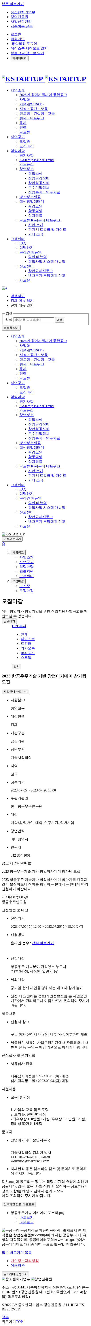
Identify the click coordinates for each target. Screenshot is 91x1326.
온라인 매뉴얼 (30, 252)
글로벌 (24, 132)
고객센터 (18, 485)
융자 (23, 123)
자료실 (24, 280)
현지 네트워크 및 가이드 (47, 229)
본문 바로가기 (13, 4)
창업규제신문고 (40, 271)
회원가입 (18, 39)
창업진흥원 (19, 17)
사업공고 (18, 383)
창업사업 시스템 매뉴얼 (46, 261)
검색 (8, 319)
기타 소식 (35, 234)
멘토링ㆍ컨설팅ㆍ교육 (37, 113)
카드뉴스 (26, 164)
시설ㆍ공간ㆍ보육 (33, 109)
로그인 (16, 34)
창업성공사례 (38, 183)
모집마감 (26, 146)
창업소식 (35, 173)
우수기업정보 (38, 187)
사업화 (24, 99)
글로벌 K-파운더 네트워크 (39, 220)
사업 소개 (35, 225)
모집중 (24, 141)
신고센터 (26, 266)
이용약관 (18, 1265)
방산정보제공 (30, 197)
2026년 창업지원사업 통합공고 (43, 95)
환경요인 (35, 206)
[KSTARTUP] (44, 79)
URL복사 (19, 626)
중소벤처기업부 (23, 12)
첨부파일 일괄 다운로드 (19, 1204)
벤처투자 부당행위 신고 (46, 275)
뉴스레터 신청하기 (15, 1274)
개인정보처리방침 (25, 1261)
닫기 (16, 666)
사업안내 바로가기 (15, 691)
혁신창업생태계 (31, 201)
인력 (23, 127)
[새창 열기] (4, 288)
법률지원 (26, 571)
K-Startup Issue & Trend (36, 160)
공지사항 (26, 155)
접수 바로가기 (43, 943)
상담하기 (26, 247)
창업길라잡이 (38, 178)
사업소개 (18, 336)
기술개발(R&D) (31, 104)
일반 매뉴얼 (37, 257)
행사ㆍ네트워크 (31, 118)
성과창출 (35, 215)
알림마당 (18, 397)
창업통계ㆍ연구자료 (44, 192)
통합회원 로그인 (24, 44)
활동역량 (35, 211)
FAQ (23, 243)
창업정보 (26, 169)
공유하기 (9, 621)
